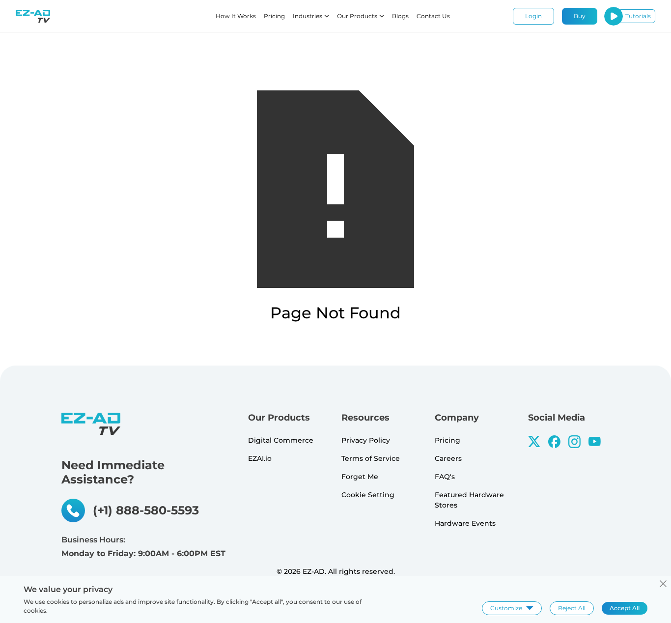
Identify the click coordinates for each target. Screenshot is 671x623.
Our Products (357, 16)
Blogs (400, 16)
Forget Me (359, 476)
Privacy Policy (365, 440)
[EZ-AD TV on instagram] (574, 441)
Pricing (274, 16)
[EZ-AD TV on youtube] (594, 441)
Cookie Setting (367, 494)
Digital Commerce (280, 440)
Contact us (433, 16)
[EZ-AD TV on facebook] (554, 441)
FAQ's (445, 476)
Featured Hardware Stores (469, 500)
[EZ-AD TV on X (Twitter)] (534, 441)
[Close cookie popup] (663, 584)
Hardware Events (465, 523)
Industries (307, 16)
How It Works (236, 16)
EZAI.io (260, 458)
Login (533, 16)
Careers (448, 458)
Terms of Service (370, 458)
